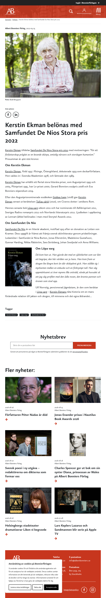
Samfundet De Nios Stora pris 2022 (49, 150)
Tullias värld (42, 201)
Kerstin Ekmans (58, 291)
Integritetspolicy (71, 589)
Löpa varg (33, 207)
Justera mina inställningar (20, 587)
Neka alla (37, 587)
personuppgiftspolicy (80, 352)
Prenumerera (84, 345)
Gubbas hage (59, 197)
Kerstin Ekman (13, 150)
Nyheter (15, 20)
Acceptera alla (51, 587)
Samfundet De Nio (15, 229)
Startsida (8, 20)
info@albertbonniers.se (79, 560)
